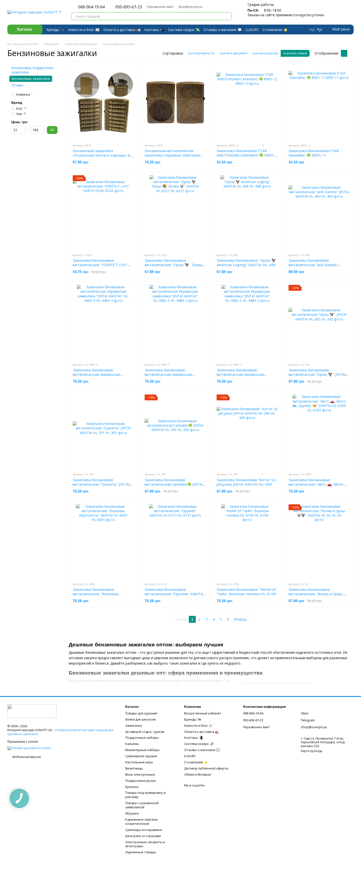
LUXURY (252, 29)
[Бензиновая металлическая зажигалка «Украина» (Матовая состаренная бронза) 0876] (175, 102)
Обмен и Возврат (197, 774)
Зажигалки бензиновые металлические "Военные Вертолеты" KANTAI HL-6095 (99, 594)
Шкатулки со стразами (143, 836)
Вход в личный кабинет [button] (202, 713)
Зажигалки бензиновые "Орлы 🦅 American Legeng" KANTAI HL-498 (246, 262)
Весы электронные (140, 774)
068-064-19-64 (91, 7)
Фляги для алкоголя (140, 719)
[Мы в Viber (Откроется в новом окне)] (214, 7)
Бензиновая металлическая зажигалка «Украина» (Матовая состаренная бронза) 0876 (172, 155)
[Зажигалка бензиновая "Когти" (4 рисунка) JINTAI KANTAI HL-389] (247, 431)
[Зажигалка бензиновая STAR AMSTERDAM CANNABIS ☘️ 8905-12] (247, 102)
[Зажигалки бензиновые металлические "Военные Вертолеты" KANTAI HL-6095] (103, 541)
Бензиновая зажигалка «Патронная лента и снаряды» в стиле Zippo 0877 (101, 155)
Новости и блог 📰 (83, 29)
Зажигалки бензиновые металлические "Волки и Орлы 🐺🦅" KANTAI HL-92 (318, 594)
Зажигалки (133, 725)
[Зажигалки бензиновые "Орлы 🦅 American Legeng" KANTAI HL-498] (247, 212)
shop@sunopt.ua (190, 7)
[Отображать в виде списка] (350, 53)
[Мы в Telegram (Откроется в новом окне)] (208, 7)
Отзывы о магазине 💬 (223, 29)
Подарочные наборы (142, 737)
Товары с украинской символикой (142, 805)
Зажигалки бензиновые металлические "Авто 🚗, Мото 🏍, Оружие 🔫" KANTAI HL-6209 (319, 484)
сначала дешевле (234, 53)
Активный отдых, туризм (144, 731)
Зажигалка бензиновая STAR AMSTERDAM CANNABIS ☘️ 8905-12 (246, 155)
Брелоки (132, 786)
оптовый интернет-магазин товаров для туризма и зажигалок (60, 732)
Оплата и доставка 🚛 (121, 29)
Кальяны (132, 743)
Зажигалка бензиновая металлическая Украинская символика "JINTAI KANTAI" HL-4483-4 (100, 376)
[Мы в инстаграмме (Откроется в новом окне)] (220, 7)
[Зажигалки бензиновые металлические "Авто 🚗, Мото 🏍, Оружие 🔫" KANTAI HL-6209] (319, 431)
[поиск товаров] (228, 16)
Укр (312, 29)
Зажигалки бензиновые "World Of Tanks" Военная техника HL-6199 (246, 591)
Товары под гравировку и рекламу (145, 794)
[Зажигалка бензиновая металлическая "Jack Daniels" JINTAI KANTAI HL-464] (319, 212)
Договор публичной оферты (206, 768)
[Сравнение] (331, 12)
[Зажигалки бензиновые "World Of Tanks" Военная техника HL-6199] (247, 541)
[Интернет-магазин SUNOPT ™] (31, 711)
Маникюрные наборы (142, 750)
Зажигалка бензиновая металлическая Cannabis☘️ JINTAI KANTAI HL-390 (174, 484)
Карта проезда (311, 751)
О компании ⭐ (275, 29)
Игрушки (132, 813)
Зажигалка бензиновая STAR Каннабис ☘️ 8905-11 (314, 153)
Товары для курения (141, 713)
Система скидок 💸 (184, 29)
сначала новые (295, 53)
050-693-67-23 (128, 7)
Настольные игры (139, 762)
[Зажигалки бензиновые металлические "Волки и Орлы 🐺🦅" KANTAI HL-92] (319, 541)
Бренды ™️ (55, 29)
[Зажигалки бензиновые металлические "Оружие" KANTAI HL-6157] (175, 541)
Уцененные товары (140, 852)
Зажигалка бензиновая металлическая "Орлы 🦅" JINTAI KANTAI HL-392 (317, 374)
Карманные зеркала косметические (141, 821)
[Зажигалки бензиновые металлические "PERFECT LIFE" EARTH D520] (103, 212)
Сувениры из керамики (143, 829)
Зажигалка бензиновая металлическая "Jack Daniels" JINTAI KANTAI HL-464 (313, 265)
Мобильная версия (26, 757)
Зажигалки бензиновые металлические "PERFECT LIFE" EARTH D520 (100, 265)
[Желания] (341, 12)
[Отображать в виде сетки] (344, 53)
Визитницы (134, 768)
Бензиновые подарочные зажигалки (32, 69)
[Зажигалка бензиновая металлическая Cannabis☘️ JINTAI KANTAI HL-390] (175, 431)
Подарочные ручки (140, 780)
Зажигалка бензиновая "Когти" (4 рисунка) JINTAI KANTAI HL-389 (246, 482)
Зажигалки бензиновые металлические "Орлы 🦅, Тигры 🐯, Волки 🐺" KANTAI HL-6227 (173, 265)
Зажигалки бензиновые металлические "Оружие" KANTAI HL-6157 (174, 594)
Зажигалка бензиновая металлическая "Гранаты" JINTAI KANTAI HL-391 (101, 484)
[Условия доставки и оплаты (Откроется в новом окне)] (29, 748)
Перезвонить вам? (160, 7)
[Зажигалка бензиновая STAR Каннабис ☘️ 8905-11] (319, 102)
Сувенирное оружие (141, 756)
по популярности (201, 53)
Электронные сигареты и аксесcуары (145, 844)
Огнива (17, 85)
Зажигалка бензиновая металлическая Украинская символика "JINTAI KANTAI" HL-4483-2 (244, 376)
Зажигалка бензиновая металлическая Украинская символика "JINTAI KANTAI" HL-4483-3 (172, 376)
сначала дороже (265, 53)
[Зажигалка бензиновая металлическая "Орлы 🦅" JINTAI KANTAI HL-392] (319, 322)
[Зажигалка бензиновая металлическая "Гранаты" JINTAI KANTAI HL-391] (103, 431)
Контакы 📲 (154, 29)
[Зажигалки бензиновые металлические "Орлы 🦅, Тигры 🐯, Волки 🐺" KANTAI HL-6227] (175, 212)
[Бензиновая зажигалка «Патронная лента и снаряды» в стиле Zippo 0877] (103, 102)
